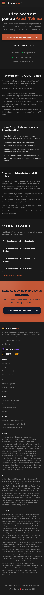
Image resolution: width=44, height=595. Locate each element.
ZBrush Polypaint (20, 502)
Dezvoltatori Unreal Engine (24, 437)
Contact (4, 391)
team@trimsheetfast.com (12, 340)
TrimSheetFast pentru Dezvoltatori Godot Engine (19, 260)
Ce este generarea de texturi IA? (25, 530)
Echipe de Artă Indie (25, 463)
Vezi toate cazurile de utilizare (12, 275)
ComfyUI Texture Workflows (19, 495)
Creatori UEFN (17, 451)
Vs (2, 476)
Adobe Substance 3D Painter (11, 479)
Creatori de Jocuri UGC (15, 470)
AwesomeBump (7, 493)
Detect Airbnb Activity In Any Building (14, 424)
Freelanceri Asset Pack (9, 453)
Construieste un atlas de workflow (22, 37)
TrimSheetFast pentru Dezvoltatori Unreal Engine (19, 250)
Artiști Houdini (11, 463)
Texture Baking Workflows (19, 505)
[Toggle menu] (40, 3)
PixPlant (8, 486)
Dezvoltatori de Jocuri (28, 439)
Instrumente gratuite (8, 384)
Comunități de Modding (27, 453)
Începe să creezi (7, 374)
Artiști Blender (6, 451)
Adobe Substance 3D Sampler (19, 481)
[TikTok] (10, 344)
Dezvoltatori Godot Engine (10, 439)
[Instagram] (6, 344)
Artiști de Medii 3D (22, 449)
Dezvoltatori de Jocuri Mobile (12, 444)
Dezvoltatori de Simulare (16, 460)
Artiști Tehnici (27, 444)
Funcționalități (6, 363)
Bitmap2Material (18, 486)
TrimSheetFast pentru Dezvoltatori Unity (18, 241)
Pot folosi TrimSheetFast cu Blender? (28, 549)
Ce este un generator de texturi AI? (19, 570)
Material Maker (16, 484)
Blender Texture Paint (32, 486)
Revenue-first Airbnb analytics (12, 428)
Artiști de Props (29, 446)
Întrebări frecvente (8, 387)
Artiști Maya (30, 460)
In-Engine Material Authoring (23, 500)
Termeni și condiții (8, 404)
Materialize (35, 491)
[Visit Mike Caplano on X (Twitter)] (10, 589)
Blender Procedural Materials (11, 488)
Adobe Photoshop (29, 488)
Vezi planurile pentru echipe (22, 45)
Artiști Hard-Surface (16, 446)
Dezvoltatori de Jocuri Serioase (21, 465)
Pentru (4, 434)
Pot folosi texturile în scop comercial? (14, 523)
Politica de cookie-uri (9, 407)
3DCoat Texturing (28, 484)
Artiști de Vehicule (26, 467)
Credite (4, 411)
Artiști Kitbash (34, 449)
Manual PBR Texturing (22, 491)
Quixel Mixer (35, 481)
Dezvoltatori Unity (8, 437)
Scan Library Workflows (23, 498)
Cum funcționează (8, 371)
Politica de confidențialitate (11, 400)
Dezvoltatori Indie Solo (9, 442)
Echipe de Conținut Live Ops (17, 458)
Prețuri (4, 367)
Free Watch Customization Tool (12, 420)
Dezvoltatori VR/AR (8, 456)
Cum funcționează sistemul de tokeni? (15, 551)
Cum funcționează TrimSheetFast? (13, 514)
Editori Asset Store (30, 451)
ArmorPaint (5, 484)
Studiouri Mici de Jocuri (26, 442)
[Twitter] (3, 344)
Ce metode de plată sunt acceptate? (23, 526)
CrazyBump (17, 493)
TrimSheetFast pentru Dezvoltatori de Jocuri (20, 269)
